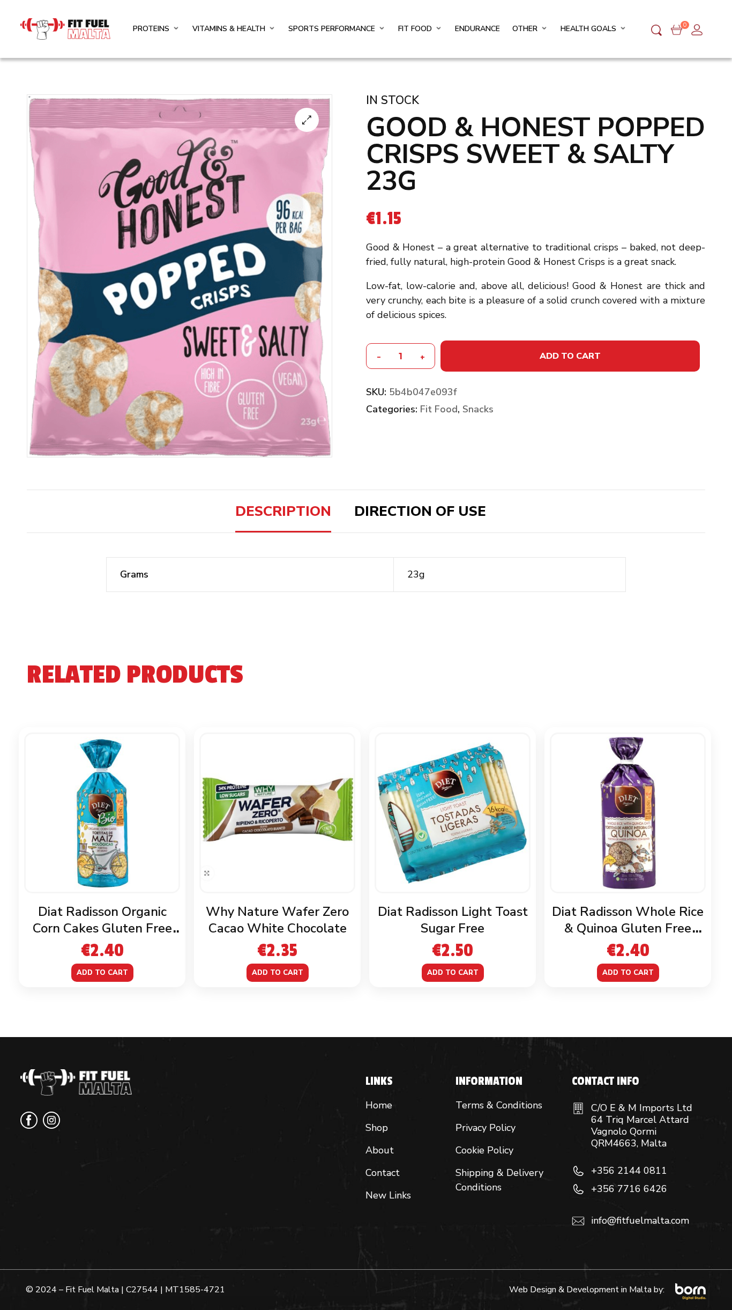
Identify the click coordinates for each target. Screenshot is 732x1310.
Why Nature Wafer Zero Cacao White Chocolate (277, 920)
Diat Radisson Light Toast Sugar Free (453, 920)
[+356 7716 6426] (578, 1189)
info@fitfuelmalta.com (640, 1220)
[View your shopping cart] (676, 29)
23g (416, 574)
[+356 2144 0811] (578, 1171)
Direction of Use (420, 511)
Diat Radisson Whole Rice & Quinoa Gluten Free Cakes (628, 928)
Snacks (478, 409)
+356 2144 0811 (629, 1170)
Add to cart (570, 356)
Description (283, 511)
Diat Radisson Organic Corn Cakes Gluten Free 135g (102, 928)
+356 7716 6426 (629, 1188)
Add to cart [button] (102, 973)
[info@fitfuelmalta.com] (578, 1221)
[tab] (283, 511)
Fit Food (439, 409)
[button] (307, 120)
